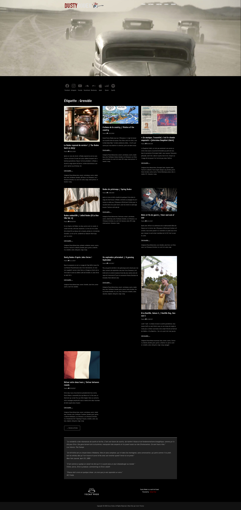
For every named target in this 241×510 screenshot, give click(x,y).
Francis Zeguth (155, 170)
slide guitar (77, 250)
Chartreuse (121, 216)
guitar (86, 247)
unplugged (166, 345)
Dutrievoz (66, 247)
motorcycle (124, 291)
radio (172, 172)
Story (148, 167)
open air (170, 343)
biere (78, 175)
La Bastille (94, 247)
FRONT (143, 4)
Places (71, 175)
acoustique (156, 340)
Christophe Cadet (161, 167)
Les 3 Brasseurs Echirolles (150, 247)
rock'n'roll (79, 179)
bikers (154, 167)
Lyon (117, 291)
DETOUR (150, 4)
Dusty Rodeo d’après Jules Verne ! (78, 257)
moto (120, 291)
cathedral (82, 245)
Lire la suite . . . (68, 171)
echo (68, 177)
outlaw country (153, 172)
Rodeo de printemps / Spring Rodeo (117, 189)
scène (83, 179)
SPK (123, 159)
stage (86, 179)
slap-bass (105, 294)
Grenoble (78, 177)
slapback (110, 294)
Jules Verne (167, 245)
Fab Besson (72, 177)
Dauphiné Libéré (169, 167)
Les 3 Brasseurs (90, 177)
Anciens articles (72, 428)
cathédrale (87, 245)
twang (70, 182)
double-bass (110, 219)
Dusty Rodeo (111, 506)
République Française (81, 419)
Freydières (83, 414)
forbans (116, 157)
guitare (173, 170)
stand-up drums (92, 179)
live (75, 179)
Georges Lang (163, 170)
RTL (146, 174)
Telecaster (150, 174)
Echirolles (69, 414)
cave (158, 245)
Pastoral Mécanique (162, 172)
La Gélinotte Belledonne (69, 416)
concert (81, 175)
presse (169, 172)
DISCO (166, 4)
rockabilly (68, 250)
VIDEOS (173, 4)
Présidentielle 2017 (71, 419)
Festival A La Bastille (146, 170)
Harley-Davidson (145, 172)
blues (78, 245)
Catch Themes (140, 506)
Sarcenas (123, 221)
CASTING (159, 4)
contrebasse (87, 175)
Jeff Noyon (83, 177)
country (92, 175)
